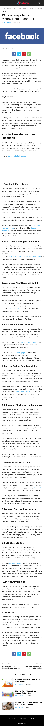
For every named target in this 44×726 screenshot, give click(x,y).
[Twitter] (19, 54)
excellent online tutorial (29, 342)
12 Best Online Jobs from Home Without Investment (11, 667)
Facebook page (19, 353)
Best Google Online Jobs (17, 156)
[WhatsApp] (29, 54)
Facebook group (15, 563)
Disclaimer (31, 718)
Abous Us (12, 718)
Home (3, 8)
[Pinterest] (24, 54)
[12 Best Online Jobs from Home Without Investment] (8, 706)
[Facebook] (14, 54)
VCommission (27, 256)
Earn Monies (7, 22)
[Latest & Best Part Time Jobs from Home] (8, 683)
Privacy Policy (22, 718)
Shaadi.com (36, 256)
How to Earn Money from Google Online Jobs (33, 667)
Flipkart (18, 256)
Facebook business (15, 308)
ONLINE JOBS (11, 8)
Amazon (11, 256)
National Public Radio (22, 392)
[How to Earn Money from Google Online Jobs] (8, 694)
